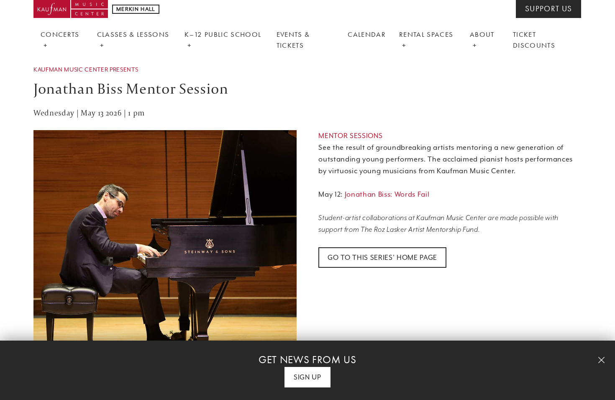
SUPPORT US (548, 9)
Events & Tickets (293, 40)
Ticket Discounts (534, 40)
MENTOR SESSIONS (350, 136)
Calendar (367, 34)
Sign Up (307, 377)
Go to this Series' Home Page (382, 258)
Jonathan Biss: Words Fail (387, 194)
